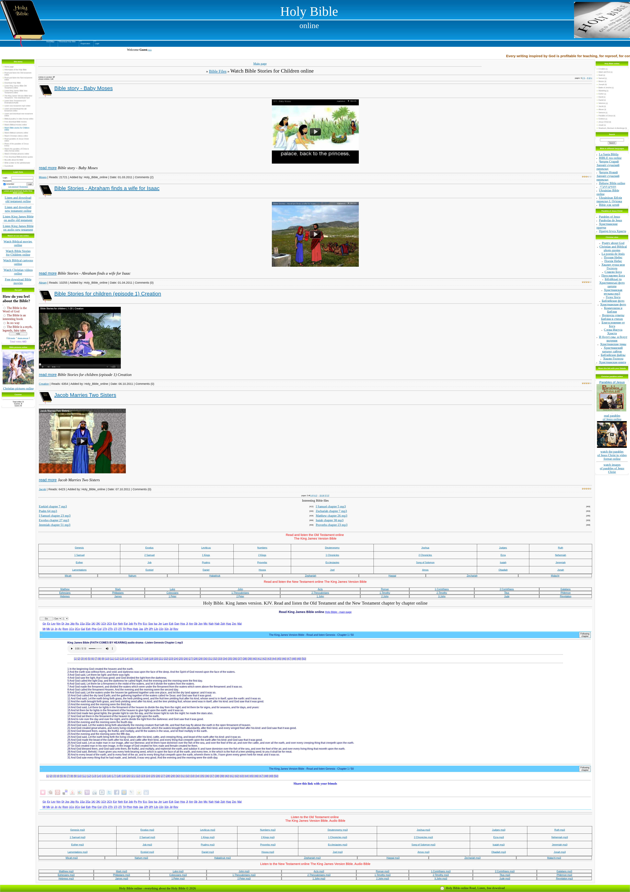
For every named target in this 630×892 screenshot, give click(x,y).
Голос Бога (613, 297)
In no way (13, 323)
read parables (612, 415)
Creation (44, 384)
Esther (601, 94)
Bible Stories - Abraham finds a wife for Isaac (106, 188)
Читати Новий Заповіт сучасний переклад (608, 176)
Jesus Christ (603, 122)
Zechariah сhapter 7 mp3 (331, 511)
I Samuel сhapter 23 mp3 (55, 515)
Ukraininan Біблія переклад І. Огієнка (609, 199)
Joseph (601, 84)
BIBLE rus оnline (610, 158)
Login (97, 44)
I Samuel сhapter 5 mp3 (331, 506)
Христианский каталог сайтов (612, 349)
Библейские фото (613, 301)
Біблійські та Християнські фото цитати (612, 282)
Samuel (601, 78)
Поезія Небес (613, 261)
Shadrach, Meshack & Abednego (611, 128)
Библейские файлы (613, 355)
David (600, 97)
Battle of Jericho (604, 88)
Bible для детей (609, 205)
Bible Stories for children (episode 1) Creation (107, 294)
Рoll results (11, 338)
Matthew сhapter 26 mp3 (331, 515)
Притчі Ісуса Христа (612, 231)
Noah (600, 75)
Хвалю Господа (613, 358)
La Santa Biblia (608, 154)
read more (48, 168)
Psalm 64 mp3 (48, 511)
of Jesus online (612, 419)
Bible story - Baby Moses (83, 88)
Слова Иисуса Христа (613, 331)
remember (10, 184)
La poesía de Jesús (613, 254)
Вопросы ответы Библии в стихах (612, 317)
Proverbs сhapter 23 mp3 (331, 525)
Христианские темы (613, 344)
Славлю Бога (613, 272)
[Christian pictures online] (18, 352)
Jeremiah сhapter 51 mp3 (54, 525)
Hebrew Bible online (612, 183)
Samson (601, 112)
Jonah (600, 125)
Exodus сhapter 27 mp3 (54, 520)
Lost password (13, 187)
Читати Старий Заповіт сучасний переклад (608, 165)
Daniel (600, 100)
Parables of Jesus (605, 116)
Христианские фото (613, 304)
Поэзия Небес (613, 257)
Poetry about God (613, 243)
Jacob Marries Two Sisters (85, 395)
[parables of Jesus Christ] (611, 385)
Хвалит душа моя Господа (613, 266)
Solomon (601, 103)
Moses (43, 177)
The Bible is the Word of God (15, 309)
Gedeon (601, 119)
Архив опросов (23, 338)
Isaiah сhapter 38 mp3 (330, 520)
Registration (85, 44)
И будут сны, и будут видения (613, 338)
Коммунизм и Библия (613, 309)
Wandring (602, 91)
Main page (50, 42)
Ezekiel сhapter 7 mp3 (53, 506)
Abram (43, 282)
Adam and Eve (604, 72)
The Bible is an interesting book (14, 317)
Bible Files (217, 71)
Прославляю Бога (613, 275)
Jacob (42, 489)
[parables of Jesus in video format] (612, 422)
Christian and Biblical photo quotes (613, 248)
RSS (150, 50)
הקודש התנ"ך (607, 187)
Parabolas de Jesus (610, 220)
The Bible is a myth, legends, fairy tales (17, 328)
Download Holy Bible (67, 42)
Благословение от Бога (613, 324)
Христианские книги (612, 362)
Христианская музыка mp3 (613, 291)
